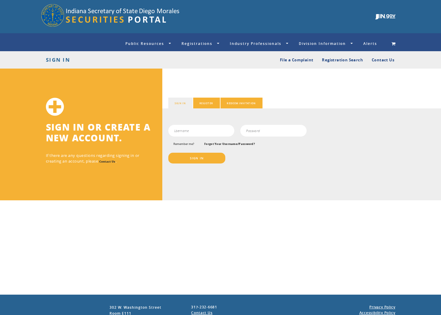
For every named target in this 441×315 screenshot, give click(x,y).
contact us (107, 161)
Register (206, 103)
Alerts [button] (370, 43)
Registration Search (342, 60)
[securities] (169, 16)
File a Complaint (296, 60)
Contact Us (383, 60)
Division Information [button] (322, 43)
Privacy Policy (382, 307)
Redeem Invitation (241, 103)
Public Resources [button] (144, 43)
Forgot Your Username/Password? (229, 144)
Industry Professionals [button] (255, 43)
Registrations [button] (197, 43)
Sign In (180, 103)
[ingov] (385, 17)
